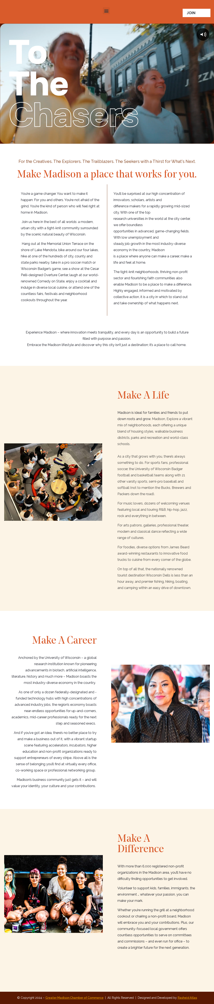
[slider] (103, 138)
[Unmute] (190, 138)
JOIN (191, 13)
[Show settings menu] (199, 138)
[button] (106, 10)
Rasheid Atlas (187, 997)
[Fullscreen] (208, 138)
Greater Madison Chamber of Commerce (74, 997)
